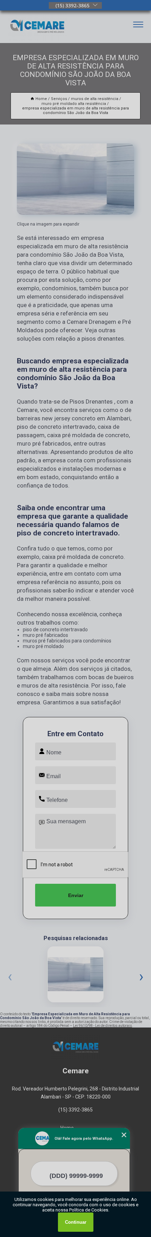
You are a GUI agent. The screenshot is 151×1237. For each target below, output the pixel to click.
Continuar (75, 1222)
